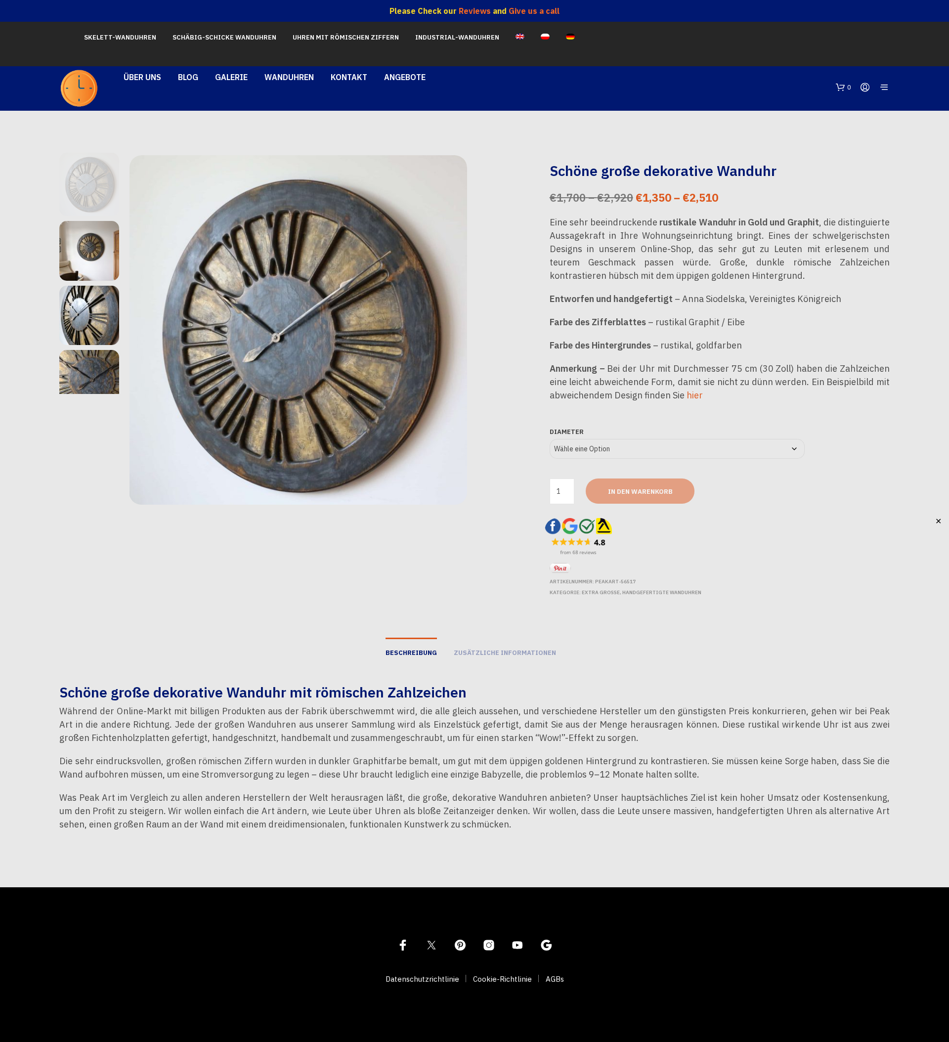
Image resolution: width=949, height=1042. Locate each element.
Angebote (405, 77)
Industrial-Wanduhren (457, 37)
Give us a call (534, 11)
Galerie (231, 77)
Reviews (475, 11)
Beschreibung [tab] (411, 653)
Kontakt (349, 77)
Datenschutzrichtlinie (422, 979)
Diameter (567, 432)
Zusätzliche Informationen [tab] (505, 653)
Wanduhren (289, 77)
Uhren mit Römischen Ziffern (346, 37)
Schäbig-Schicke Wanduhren (224, 37)
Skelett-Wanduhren (120, 37)
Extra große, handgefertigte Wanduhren (641, 592)
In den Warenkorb (640, 491)
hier (695, 395)
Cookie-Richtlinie (502, 979)
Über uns (142, 77)
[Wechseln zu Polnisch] (545, 38)
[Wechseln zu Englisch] (520, 38)
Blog (188, 77)
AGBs (555, 979)
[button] (843, 87)
